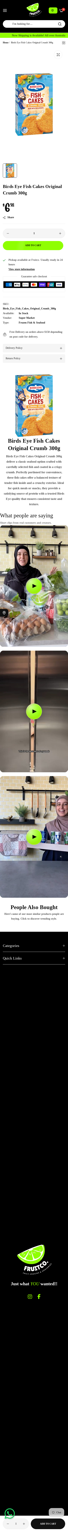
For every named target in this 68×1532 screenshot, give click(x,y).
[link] (34, 405)
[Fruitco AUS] (34, 10)
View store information (21, 269)
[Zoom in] (58, 54)
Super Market (27, 317)
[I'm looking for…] (59, 24)
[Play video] (34, 586)
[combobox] (34, 24)
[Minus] (8, 233)
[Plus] (60, 233)
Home (5, 42)
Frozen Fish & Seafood (32, 322)
